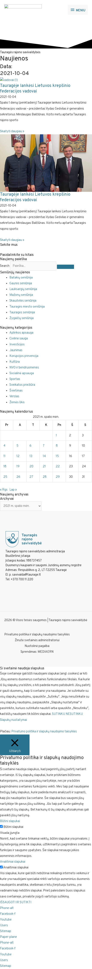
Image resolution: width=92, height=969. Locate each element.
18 (4, 467)
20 (31, 467)
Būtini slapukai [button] (10, 821)
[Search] (65, 267)
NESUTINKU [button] (74, 714)
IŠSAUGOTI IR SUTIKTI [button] (15, 902)
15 (57, 456)
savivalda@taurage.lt (26, 575)
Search (4, 266)
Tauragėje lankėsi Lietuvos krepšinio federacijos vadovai (35, 88)
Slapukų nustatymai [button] (13, 720)
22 (58, 467)
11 (4, 456)
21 (44, 467)
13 (31, 456)
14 (44, 456)
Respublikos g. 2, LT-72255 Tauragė (42, 570)
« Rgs (3, 490)
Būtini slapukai (13, 827)
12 (17, 456)
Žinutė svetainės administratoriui (37, 640)
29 (58, 477)
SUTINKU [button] (58, 714)
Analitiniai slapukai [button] (12, 862)
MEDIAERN (45, 652)
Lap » (13, 490)
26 (18, 477)
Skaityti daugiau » (12, 131)
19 (17, 467)
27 (31, 477)
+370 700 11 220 (22, 580)
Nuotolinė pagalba (37, 646)
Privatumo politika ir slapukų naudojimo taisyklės (37, 635)
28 (45, 477)
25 (5, 477)
